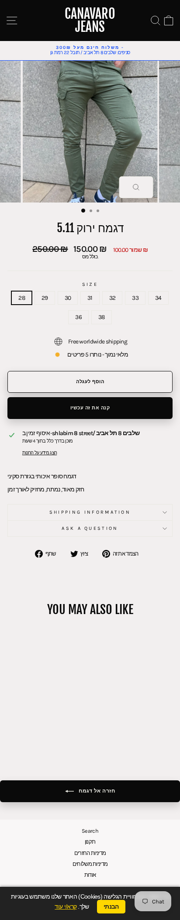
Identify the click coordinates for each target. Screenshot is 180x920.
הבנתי (111, 906)
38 (101, 316)
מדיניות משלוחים (90, 864)
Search (90, 830)
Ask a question (90, 528)
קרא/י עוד (65, 906)
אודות (90, 875)
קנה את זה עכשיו (90, 408)
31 (90, 297)
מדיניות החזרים (90, 853)
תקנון (90, 841)
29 (45, 297)
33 (135, 297)
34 (158, 297)
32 (112, 297)
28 (21, 297)
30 (68, 297)
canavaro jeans (90, 20)
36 (78, 316)
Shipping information (90, 512)
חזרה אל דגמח (96, 791)
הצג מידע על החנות (39, 453)
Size (90, 284)
